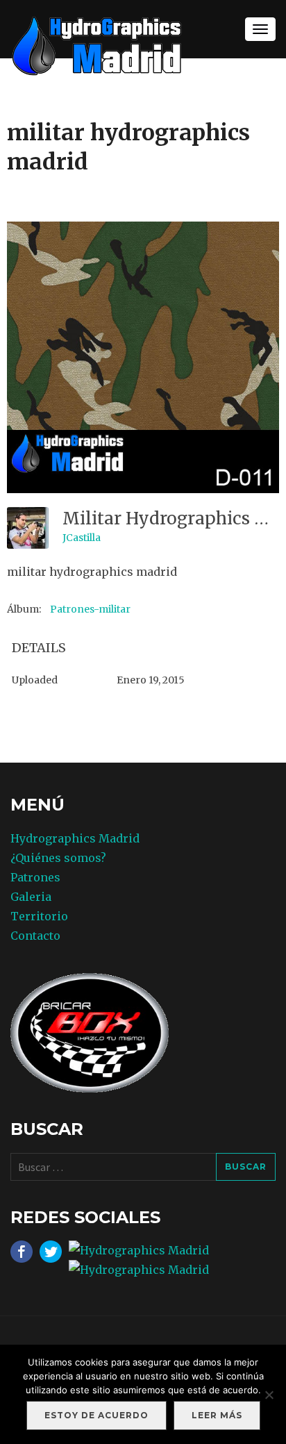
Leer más (217, 1415)
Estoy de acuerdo (96, 1415)
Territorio (39, 916)
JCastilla (81, 537)
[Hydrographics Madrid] (97, 44)
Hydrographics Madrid (75, 838)
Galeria (30, 897)
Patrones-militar (90, 609)
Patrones (35, 877)
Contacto (35, 936)
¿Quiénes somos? (58, 858)
